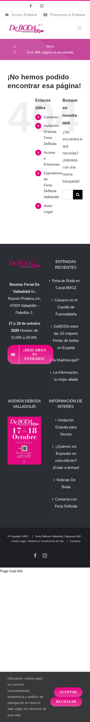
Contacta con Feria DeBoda (66, 502)
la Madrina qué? (66, 360)
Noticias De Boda (66, 483)
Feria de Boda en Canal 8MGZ (66, 284)
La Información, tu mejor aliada (65, 375)
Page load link (11, 571)
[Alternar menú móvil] (79, 28)
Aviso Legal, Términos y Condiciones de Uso (38, 541)
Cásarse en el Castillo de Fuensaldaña (65, 307)
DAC (78, 536)
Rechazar (66, 701)
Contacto (51, 117)
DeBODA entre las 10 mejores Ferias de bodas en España (66, 337)
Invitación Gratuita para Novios (65, 427)
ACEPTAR (68, 692)
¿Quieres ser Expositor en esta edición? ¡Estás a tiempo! (65, 457)
